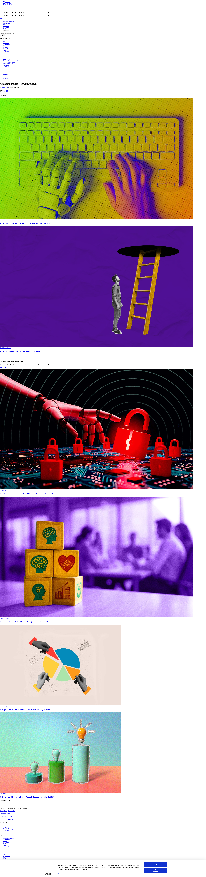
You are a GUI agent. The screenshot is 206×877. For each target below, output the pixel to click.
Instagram (5, 77)
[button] (103, 35)
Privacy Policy (3, 811)
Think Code (5, 87)
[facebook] (9, 819)
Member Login (8, 5)
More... (5, 30)
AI (4, 41)
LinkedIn (5, 74)
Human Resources (8, 27)
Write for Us (6, 65)
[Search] (0, 35)
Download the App (8, 63)
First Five (7, 2)
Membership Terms (5, 813)
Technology (6, 51)
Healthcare (6, 26)
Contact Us (6, 66)
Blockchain (6, 43)
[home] (7, 9)
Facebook (5, 78)
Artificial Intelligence (8, 21)
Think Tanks (8, 3)
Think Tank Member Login (11, 60)
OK (156, 864)
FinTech (5, 24)
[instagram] (12, 819)
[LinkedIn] (11, 819)
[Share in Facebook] (6, 90)
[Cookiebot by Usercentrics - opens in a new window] (47, 874)
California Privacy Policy (6, 816)
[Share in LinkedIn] (5, 90)
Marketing (5, 29)
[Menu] (3, 35)
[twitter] (4, 819)
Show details (61, 874)
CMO (4, 854)
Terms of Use (11, 811)
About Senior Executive (9, 62)
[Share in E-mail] (8, 90)
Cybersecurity (6, 23)
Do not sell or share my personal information (156, 870)
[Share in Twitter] (4, 90)
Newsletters (8, 59)
